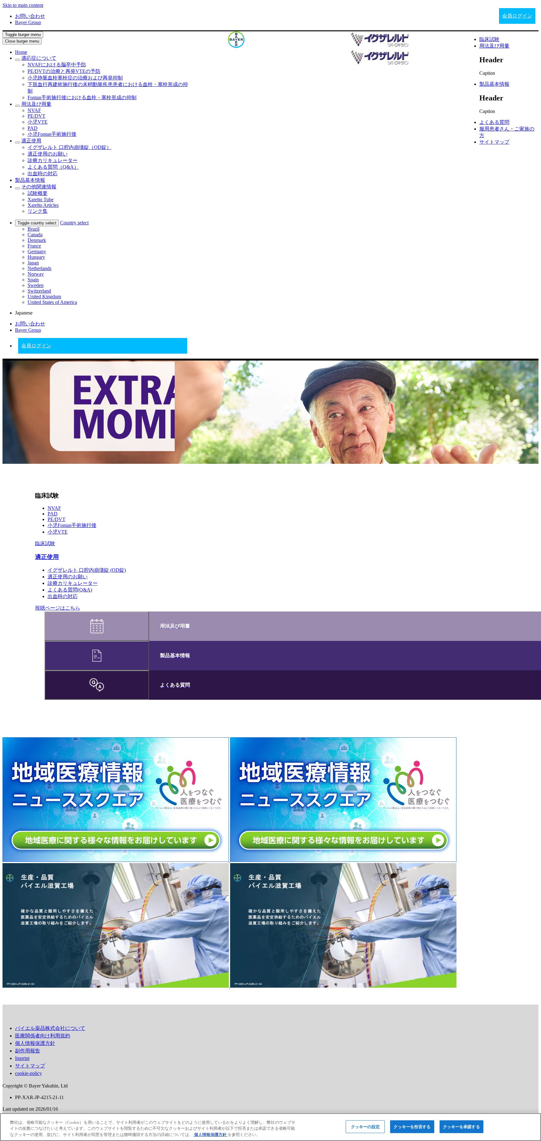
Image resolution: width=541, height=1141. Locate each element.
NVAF (54, 508)
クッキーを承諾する (461, 1126)
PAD (53, 513)
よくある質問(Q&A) (70, 589)
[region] (270, 1127)
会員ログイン (517, 15)
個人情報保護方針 (35, 1043)
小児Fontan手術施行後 (72, 525)
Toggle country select (37, 223)
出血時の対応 (63, 596)
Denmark (37, 240)
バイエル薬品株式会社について (50, 1028)
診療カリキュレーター (73, 583)
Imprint (22, 1058)
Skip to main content (23, 5)
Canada (35, 234)
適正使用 (47, 557)
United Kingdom (44, 296)
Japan (33, 262)
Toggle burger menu (23, 34)
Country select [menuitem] (74, 222)
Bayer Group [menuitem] (28, 22)
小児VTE (58, 532)
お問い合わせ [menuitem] (30, 16)
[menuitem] (21, 52)
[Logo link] (236, 39)
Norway (36, 274)
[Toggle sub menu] (17, 60)
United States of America (52, 302)
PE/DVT (56, 519)
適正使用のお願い (68, 576)
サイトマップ (30, 1065)
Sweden (36, 285)
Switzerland (39, 291)
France (34, 245)
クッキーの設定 (365, 1126)
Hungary (36, 257)
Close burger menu (22, 41)
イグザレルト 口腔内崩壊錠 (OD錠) (87, 570)
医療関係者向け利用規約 (42, 1035)
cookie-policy (28, 1073)
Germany (37, 251)
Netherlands (39, 268)
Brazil (33, 229)
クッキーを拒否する (412, 1126)
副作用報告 (27, 1050)
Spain (33, 279)
